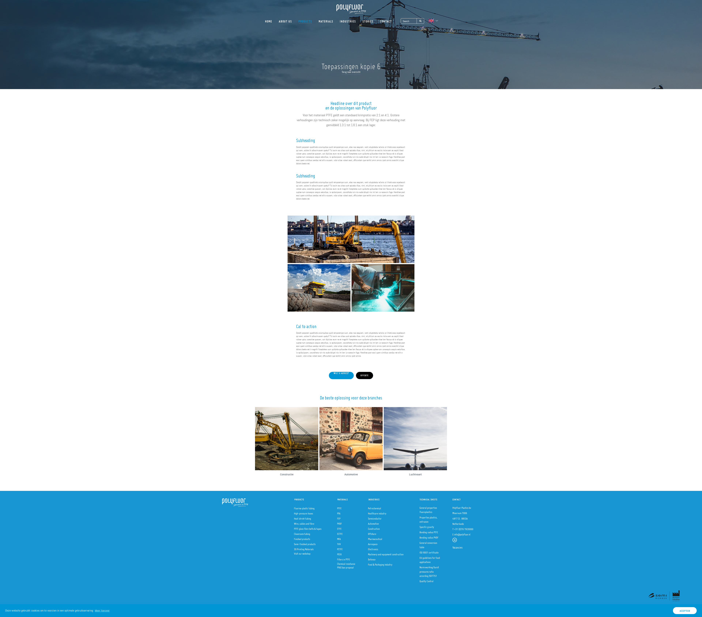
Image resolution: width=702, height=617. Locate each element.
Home (268, 20)
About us (285, 20)
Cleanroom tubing (302, 532)
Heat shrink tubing (302, 517)
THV (339, 543)
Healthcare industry (377, 512)
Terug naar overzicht (351, 72)
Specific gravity (427, 526)
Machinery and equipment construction (385, 553)
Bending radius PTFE (429, 531)
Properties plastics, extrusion (428, 518)
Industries (348, 20)
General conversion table (428, 544)
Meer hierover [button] (102, 610)
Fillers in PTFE (343, 558)
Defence (371, 558)
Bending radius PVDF (429, 536)
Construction (374, 527)
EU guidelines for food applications (430, 558)
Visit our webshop (302, 552)
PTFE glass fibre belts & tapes (307, 527)
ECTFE (340, 532)
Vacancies (457, 546)
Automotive (373, 522)
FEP (338, 517)
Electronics (373, 548)
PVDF (339, 522)
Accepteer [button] (685, 610)
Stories (368, 20)
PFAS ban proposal (345, 566)
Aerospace (373, 543)
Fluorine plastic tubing (304, 507)
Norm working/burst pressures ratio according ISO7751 (429, 570)
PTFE (339, 507)
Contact (386, 20)
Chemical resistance (346, 562)
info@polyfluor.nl (462, 533)
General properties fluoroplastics (428, 508)
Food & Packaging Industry (380, 563)
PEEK (339, 553)
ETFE (339, 527)
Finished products (302, 538)
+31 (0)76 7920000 (463, 528)
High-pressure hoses (303, 512)
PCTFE (340, 548)
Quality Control (426, 580)
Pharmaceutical (375, 538)
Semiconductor (375, 517)
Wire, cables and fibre (304, 522)
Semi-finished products (305, 543)
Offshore (372, 532)
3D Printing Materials (304, 548)
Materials (326, 20)
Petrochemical (374, 507)
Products (305, 20)
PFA (338, 512)
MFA (339, 538)
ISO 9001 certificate (429, 551)
